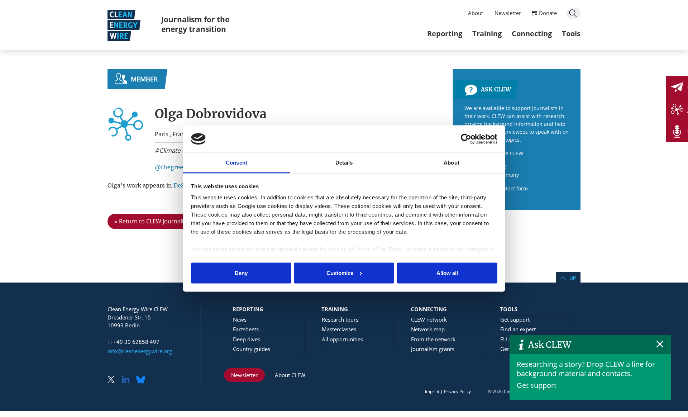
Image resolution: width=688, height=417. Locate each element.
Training (487, 33)
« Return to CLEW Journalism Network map (172, 221)
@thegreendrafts (179, 167)
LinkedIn (128, 380)
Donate (548, 12)
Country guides (251, 348)
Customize (339, 273)
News (240, 319)
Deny (241, 273)
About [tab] (451, 163)
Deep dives (246, 339)
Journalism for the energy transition (195, 24)
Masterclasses (339, 329)
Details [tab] (344, 163)
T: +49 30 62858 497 (133, 341)
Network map (428, 329)
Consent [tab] (236, 163)
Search (573, 13)
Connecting (532, 33)
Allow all (447, 273)
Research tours (340, 319)
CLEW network (429, 319)
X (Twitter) (114, 380)
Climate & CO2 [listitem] (179, 151)
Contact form (512, 188)
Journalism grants (432, 348)
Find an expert (518, 329)
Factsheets (246, 329)
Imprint (432, 391)
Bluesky (142, 380)
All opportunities (342, 339)
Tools (571, 33)
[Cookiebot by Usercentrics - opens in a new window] (466, 138)
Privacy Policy (457, 391)
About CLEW (290, 375)
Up (572, 278)
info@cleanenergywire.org (140, 351)
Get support (536, 385)
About (475, 12)
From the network (433, 339)
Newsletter (507, 12)
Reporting (444, 33)
